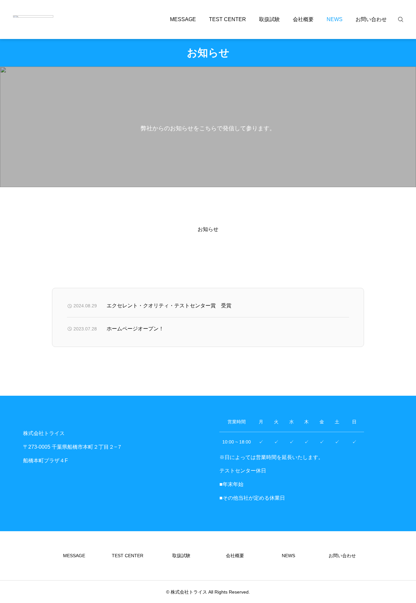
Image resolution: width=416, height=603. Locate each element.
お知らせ (208, 229)
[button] (60, 249)
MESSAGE (183, 19)
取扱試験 (269, 19)
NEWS (335, 19)
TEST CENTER (227, 19)
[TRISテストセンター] (33, 19)
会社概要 (303, 19)
